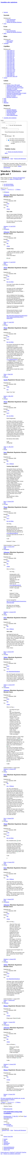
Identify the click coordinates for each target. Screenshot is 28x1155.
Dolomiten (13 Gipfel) (12, 89)
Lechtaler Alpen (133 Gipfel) (13, 91)
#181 (5, 227)
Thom (5, 267)
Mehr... (6, 153)
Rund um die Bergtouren (19, 177)
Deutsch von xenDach (12, 1153)
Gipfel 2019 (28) (10, 60)
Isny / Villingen (10, 463)
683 (7, 206)
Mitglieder (6, 102)
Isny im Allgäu (10, 281)
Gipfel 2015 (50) (10, 65)
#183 (5, 323)
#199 (5, 1065)
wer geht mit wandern (9, 185)
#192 (5, 770)
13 (16, 189)
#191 (5, 686)
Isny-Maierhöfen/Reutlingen (13, 671)
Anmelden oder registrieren (9, 2)
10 (10, 189)
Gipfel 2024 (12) (10, 53)
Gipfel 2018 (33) (10, 61)
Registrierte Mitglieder (12, 111)
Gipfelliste (6, 43)
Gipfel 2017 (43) (10, 62)
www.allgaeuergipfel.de (12, 533)
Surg (5, 452)
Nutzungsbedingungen (9, 1147)
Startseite (6, 12)
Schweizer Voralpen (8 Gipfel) (14, 94)
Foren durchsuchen (11, 19)
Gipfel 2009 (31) (10, 73)
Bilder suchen (10, 40)
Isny (8, 389)
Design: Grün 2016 (8, 1136)
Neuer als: (4, 134)
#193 (5, 819)
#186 (5, 448)
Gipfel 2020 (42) (10, 58)
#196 (5, 960)
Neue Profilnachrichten (12, 115)
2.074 (8, 666)
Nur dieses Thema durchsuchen (16, 138)
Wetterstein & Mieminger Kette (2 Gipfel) (16, 93)
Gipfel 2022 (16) (10, 56)
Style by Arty (7, 1149)
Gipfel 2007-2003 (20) (12, 76)
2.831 (8, 203)
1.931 (8, 668)
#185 (5, 397)
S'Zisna (8, 1015)
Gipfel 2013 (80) (10, 68)
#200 (5, 1095)
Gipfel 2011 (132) (11, 71)
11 (11, 189)
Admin (11, 179)
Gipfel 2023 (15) (10, 54)
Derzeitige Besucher (11, 112)
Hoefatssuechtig (7, 1116)
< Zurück (3, 189)
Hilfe (5, 1140)
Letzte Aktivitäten (11, 20)
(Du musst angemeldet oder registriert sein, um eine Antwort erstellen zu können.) (13, 1099)
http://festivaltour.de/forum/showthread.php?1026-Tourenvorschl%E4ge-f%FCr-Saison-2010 (17, 317)
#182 (5, 263)
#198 (5, 1023)
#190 (5, 653)
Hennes (6, 1006)
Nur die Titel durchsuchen (15, 125)
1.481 (8, 387)
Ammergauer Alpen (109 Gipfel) (14, 86)
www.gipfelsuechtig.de (12, 359)
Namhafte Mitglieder (11, 109)
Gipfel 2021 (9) (10, 57)
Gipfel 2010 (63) (10, 72)
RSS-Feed (6, 1144)
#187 (5, 502)
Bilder (5, 33)
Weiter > (19, 189)
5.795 (8, 276)
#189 (5, 613)
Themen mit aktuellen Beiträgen (14, 22)
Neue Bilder (9, 42)
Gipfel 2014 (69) (10, 67)
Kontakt (5, 1139)
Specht (6, 380)
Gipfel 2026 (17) (10, 50)
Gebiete (5, 77)
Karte (5, 98)
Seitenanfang (7, 1143)
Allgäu (8, 209)
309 (7, 461)
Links (5, 100)
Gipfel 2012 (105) (11, 69)
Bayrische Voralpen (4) (12, 97)
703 (7, 1013)
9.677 (8, 279)
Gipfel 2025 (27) (10, 52)
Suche (5, 101)
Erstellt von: (4, 127)
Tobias (6, 657)
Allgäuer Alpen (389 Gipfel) (13, 85)
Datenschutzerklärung (9, 1148)
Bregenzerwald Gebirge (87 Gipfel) (15, 87)
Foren (5, 23)
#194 (5, 863)
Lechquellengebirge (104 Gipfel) (14, 90)
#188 (5, 548)
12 (13, 189)
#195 (5, 900)
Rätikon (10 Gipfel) (11, 95)
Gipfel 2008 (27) (10, 75)
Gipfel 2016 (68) (10, 64)
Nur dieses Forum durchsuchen (16, 140)
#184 (5, 375)
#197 (5, 1001)
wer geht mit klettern (8, 184)
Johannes (6, 195)
